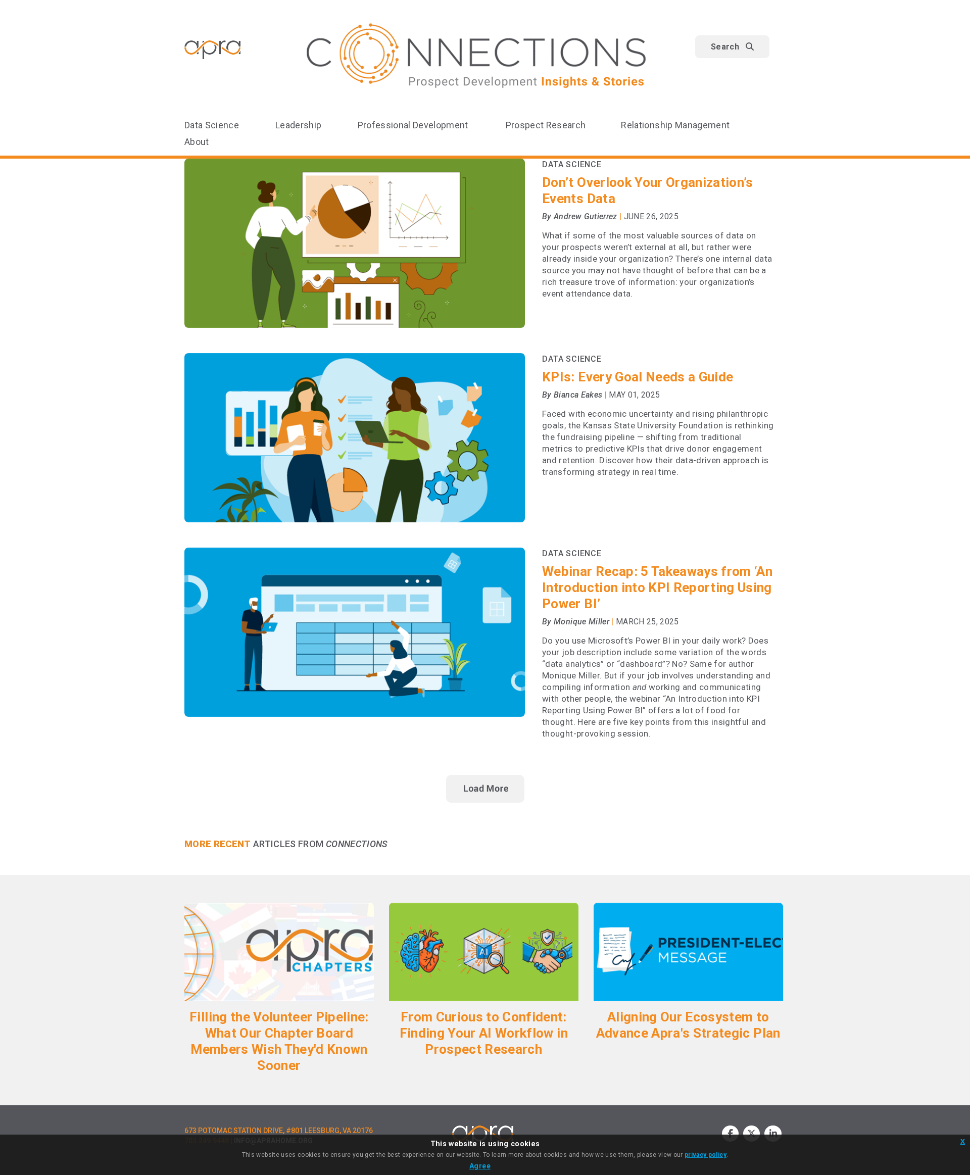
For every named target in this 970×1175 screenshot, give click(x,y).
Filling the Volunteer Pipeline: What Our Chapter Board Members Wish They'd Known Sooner (279, 1041)
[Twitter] (751, 1133)
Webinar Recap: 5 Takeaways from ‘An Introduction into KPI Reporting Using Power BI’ (657, 587)
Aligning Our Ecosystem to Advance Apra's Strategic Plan (688, 1025)
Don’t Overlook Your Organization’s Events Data (647, 190)
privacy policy (705, 1154)
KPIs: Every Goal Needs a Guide (637, 376)
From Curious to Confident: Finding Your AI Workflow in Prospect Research (484, 1033)
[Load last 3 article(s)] (485, 789)
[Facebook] (730, 1133)
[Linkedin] (772, 1133)
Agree (480, 1166)
